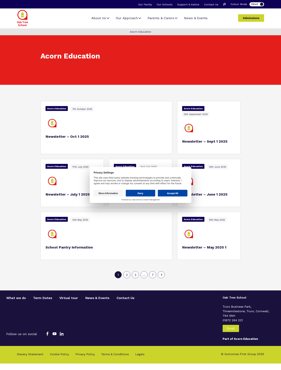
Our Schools (164, 4)
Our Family (145, 4)
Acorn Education (246, 338)
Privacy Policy (85, 354)
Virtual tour (68, 298)
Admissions (251, 18)
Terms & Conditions (115, 354)
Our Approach (127, 18)
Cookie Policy (59, 354)
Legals (139, 354)
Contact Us (211, 4)
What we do (16, 298)
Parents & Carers (160, 18)
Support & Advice (188, 4)
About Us (98, 18)
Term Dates (42, 298)
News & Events (196, 18)
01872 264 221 (233, 320)
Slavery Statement (30, 354)
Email (231, 328)
